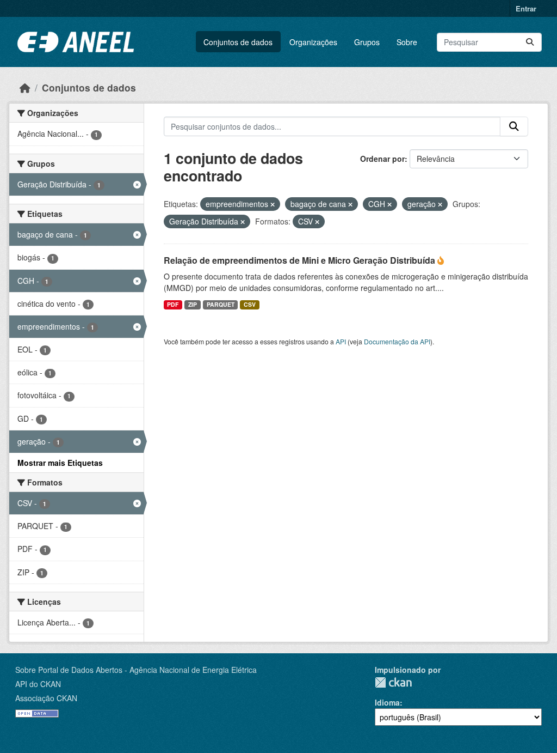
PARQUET (220, 304)
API (341, 341)
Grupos (367, 42)
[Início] (25, 87)
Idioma (387, 702)
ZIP (192, 304)
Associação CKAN (46, 698)
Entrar (526, 8)
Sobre (407, 42)
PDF (172, 304)
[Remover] (272, 204)
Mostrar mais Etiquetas (60, 462)
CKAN (393, 682)
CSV (250, 304)
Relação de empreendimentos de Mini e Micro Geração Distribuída (300, 260)
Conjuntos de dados (238, 42)
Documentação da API (397, 341)
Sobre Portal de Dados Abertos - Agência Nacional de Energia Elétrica (136, 669)
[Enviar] (530, 42)
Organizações (313, 42)
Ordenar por (382, 158)
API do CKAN (38, 683)
